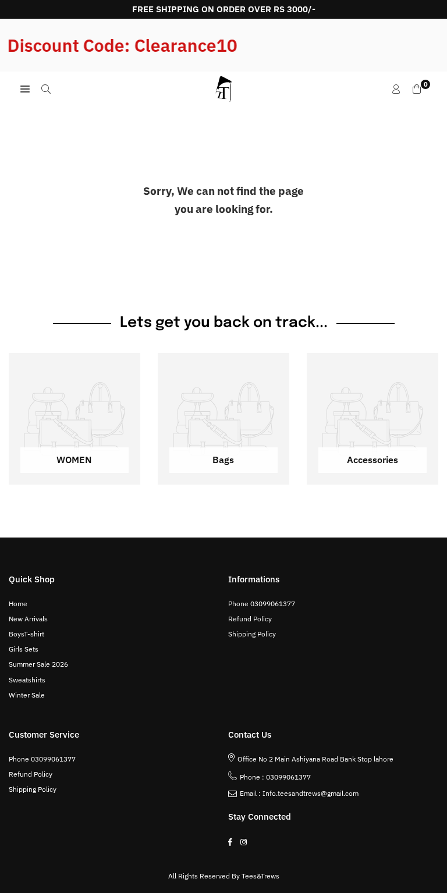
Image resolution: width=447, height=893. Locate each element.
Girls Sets (23, 649)
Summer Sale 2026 (38, 664)
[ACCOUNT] (396, 89)
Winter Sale (27, 695)
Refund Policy (250, 618)
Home (18, 603)
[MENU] (25, 89)
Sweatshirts (27, 679)
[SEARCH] (46, 89)
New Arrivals (28, 618)
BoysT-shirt (26, 633)
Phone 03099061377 (261, 603)
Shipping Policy (252, 633)
